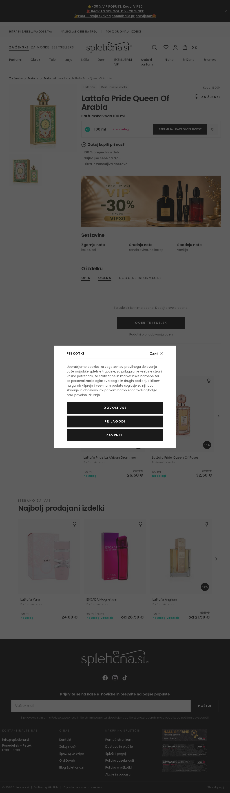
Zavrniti (115, 435)
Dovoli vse (115, 407)
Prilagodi (114, 421)
